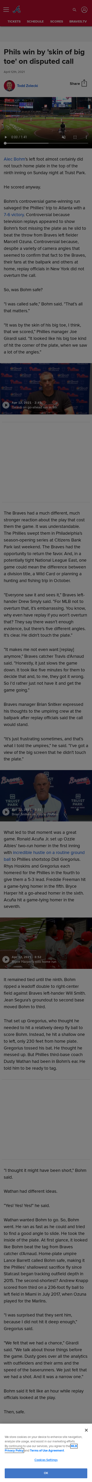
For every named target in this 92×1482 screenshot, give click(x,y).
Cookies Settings (46, 1460)
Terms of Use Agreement (47, 1450)
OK (46, 1473)
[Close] (86, 1430)
